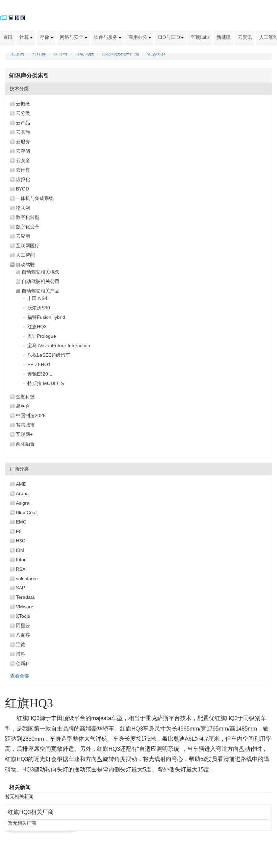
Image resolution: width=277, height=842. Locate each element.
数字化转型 (28, 217)
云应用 (23, 236)
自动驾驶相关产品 (120, 53)
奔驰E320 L (39, 374)
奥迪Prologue (41, 336)
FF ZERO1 (39, 364)
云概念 (23, 103)
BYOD (22, 189)
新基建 (224, 37)
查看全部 (19, 676)
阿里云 (23, 625)
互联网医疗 (28, 245)
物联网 (23, 207)
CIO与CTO (169, 37)
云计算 (39, 53)
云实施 (23, 132)
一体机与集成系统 (35, 198)
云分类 (23, 113)
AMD (21, 484)
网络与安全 (72, 37)
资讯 (7, 37)
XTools (23, 616)
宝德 (20, 644)
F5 (19, 531)
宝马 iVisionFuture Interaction (58, 345)
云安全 (23, 160)
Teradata (25, 597)
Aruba (22, 493)
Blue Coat (26, 512)
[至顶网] (12, 17)
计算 (25, 37)
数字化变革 (28, 226)
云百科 (60, 53)
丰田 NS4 (37, 298)
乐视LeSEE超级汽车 (48, 355)
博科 (20, 654)
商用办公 (138, 37)
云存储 (23, 151)
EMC (21, 522)
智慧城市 (25, 425)
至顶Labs (200, 37)
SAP (20, 587)
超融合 (23, 406)
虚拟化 (23, 179)
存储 (45, 37)
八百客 (23, 635)
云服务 (23, 141)
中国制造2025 (31, 415)
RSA (20, 569)
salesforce (27, 578)
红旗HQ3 (156, 53)
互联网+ (24, 434)
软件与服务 (106, 37)
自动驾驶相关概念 (40, 272)
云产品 (23, 122)
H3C (20, 540)
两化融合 (25, 443)
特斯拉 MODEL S (45, 383)
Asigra (22, 503)
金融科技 (25, 396)
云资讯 (245, 37)
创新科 (23, 663)
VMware (24, 606)
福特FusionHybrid (46, 317)
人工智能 (25, 255)
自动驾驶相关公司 (40, 281)
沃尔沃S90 (38, 307)
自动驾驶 (84, 53)
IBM (20, 550)
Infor (21, 559)
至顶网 (17, 53)
